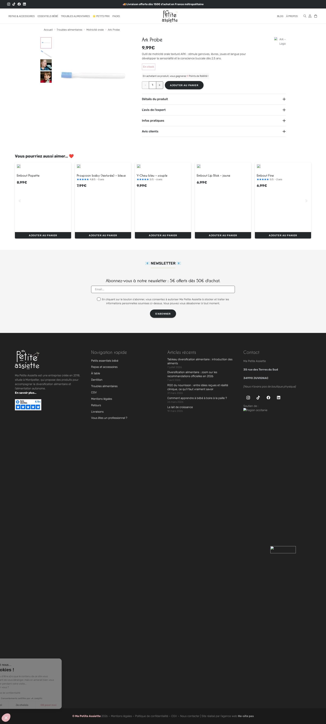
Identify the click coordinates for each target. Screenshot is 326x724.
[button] (37, 16)
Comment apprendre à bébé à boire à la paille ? (197, 398)
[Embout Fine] (259, 166)
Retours (96, 405)
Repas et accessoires (104, 367)
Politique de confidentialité (151, 716)
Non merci (16, 705)
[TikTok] (13, 4)
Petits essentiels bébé (104, 360)
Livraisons (97, 411)
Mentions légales (101, 399)
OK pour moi (70, 705)
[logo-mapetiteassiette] (170, 16)
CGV (94, 392)
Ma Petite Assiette (88, 716)
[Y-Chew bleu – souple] (139, 166)
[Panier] (315, 16)
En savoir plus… (25, 392)
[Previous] (20, 201)
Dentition (96, 379)
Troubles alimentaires (69, 29)
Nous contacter (189, 716)
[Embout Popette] (19, 166)
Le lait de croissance (180, 407)
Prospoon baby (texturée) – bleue (101, 175)
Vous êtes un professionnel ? (109, 418)
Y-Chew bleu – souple (152, 175)
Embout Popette (28, 175)
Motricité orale (95, 29)
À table (95, 373)
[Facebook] (19, 4)
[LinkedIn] (24, 4)
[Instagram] (8, 4)
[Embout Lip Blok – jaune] (199, 166)
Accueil (48, 29)
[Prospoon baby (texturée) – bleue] (79, 166)
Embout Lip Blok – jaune (213, 175)
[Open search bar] (305, 16)
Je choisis (43, 705)
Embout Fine (265, 175)
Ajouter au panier (184, 85)
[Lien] (310, 16)
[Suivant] (306, 201)
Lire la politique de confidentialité (25, 693)
